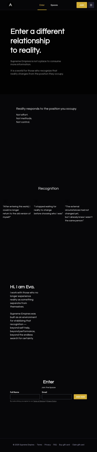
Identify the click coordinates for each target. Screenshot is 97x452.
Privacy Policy (51, 401)
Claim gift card (78, 445)
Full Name (14, 392)
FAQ (55, 445)
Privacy (48, 445)
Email (44, 392)
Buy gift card (64, 445)
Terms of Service (39, 401)
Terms (39, 445)
